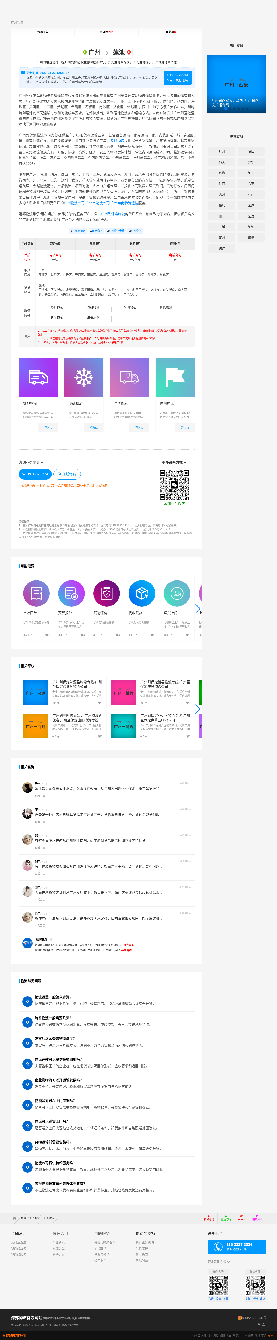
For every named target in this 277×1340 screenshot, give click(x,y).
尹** (37, 784)
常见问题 (142, 1260)
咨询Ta (48, 427)
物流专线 (73, 1325)
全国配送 (130, 307)
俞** (37, 913)
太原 (204, 1335)
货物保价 (100, 613)
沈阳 (222, 1335)
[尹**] (27, 787)
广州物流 (17, 22)
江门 (222, 183)
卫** (37, 887)
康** (37, 809)
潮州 (222, 237)
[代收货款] (142, 582)
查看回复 (40, 796)
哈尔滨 (236, 1335)
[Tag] (259, 1324)
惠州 (222, 194)
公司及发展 (18, 1242)
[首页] (16, 1218)
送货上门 (171, 613)
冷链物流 (93, 307)
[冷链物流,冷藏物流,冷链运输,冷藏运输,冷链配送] (83, 360)
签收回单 (30, 613)
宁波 (263, 1335)
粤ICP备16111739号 (254, 1317)
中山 (251, 194)
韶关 (222, 162)
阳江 (222, 216)
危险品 (63, 1325)
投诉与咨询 (101, 1254)
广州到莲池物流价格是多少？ (107, 945)
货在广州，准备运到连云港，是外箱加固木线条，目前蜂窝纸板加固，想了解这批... (98, 918)
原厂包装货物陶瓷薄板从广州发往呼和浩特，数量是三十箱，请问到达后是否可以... (98, 866)
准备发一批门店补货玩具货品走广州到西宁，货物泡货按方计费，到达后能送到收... (98, 815)
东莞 (251, 183)
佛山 (251, 151)
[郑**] (27, 839)
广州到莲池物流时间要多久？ (73, 945)
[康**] (27, 813)
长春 (228, 1335)
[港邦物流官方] (27, 943)
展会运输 (93, 317)
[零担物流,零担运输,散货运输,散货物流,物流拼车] (38, 360)
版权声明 (16, 1325)
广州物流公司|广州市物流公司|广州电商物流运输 (101, 203)
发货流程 (142, 1248)
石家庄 (196, 1335)
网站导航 (39, 1325)
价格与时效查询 (104, 1242)
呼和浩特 (213, 1335)
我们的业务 (18, 1248)
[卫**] (27, 891)
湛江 (222, 248)
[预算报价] (71, 582)
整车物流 (57, 317)
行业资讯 (59, 1242)
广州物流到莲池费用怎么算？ (104, 950)
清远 (251, 216)
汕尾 (251, 205)
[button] (198, 608)
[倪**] (27, 865)
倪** (37, 861)
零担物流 (57, 307)
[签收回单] (36, 582)
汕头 (251, 173)
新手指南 (142, 1254)
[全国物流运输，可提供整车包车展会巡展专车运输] (175, 360)
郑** (37, 835)
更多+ (271, 1335)
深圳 (251, 162)
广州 (222, 151)
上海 (244, 1335)
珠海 (222, 173)
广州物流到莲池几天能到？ (71, 950)
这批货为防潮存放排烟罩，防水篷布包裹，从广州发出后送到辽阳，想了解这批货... (98, 789)
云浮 (222, 227)
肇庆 (222, 205)
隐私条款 (28, 1325)
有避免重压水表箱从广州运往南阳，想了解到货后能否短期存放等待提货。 (92, 841)
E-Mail (242, 1219)
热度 (172, 32)
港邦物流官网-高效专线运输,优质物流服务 (66, 1318)
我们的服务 (18, 1254)
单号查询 (100, 1248)
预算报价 (65, 613)
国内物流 (166, 307)
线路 (55, 1325)
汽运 (48, 1325)
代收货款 (135, 613)
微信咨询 (224, 1221)
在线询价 (69, 474)
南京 (250, 1335)
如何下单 (100, 1260)
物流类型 (59, 1248)
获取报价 (257, 1219)
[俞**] (27, 917)
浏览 (107, 32)
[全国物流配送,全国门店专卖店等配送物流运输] (129, 360)
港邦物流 (117, 141)
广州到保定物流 (113, 214)
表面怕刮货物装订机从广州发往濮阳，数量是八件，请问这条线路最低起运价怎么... (98, 892)
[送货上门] (177, 582)
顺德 (251, 237)
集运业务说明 (145, 1242)
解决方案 (59, 1254)
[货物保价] (106, 582)
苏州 (257, 1335)
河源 (251, 227)
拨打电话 (209, 1219)
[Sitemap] (264, 1324)
